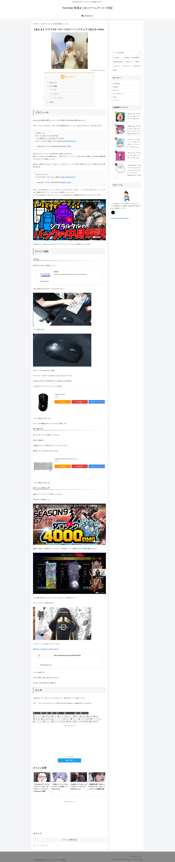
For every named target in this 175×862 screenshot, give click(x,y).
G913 (77, 716)
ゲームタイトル (70, 713)
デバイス (62, 716)
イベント (116, 100)
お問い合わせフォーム (135, 856)
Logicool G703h (60, 394)
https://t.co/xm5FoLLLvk (68, 141)
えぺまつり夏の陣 (84, 719)
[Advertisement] (69, 740)
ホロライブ (126, 66)
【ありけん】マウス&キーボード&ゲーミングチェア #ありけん (133, 116)
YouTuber (37, 713)
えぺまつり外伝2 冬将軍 (82, 721)
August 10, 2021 (66, 146)
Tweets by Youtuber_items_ (120, 218)
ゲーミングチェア (58, 98)
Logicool (83, 716)
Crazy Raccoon (118, 62)
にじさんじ (116, 66)
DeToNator (85, 713)
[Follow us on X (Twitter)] (113, 212)
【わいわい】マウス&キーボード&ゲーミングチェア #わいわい (133, 155)
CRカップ (74, 719)
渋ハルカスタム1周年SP (59, 721)
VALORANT (136, 57)
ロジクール (47, 721)
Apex (44, 713)
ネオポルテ (136, 66)
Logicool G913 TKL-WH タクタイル (66, 459)
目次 (67, 77)
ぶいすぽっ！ (117, 57)
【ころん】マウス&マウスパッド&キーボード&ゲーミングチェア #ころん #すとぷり (133, 143)
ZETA (114, 70)
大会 (78, 713)
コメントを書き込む (69, 840)
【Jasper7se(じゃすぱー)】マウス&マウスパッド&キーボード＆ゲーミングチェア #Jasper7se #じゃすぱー (128, 171)
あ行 (55, 713)
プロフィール (53, 82)
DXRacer (70, 721)
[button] (140, 53)
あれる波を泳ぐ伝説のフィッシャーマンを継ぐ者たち (56, 719)
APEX (137, 62)
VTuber (126, 57)
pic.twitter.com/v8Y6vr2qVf (66, 177)
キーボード (56, 93)
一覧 (50, 713)
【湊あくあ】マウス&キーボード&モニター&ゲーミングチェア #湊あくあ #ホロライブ (134, 129)
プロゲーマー (38, 716)
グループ (61, 713)
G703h (90, 716)
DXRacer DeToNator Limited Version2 (46, 649)
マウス (54, 89)
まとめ (51, 102)
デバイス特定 (53, 86)
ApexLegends (94, 721)
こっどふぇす (38, 721)
